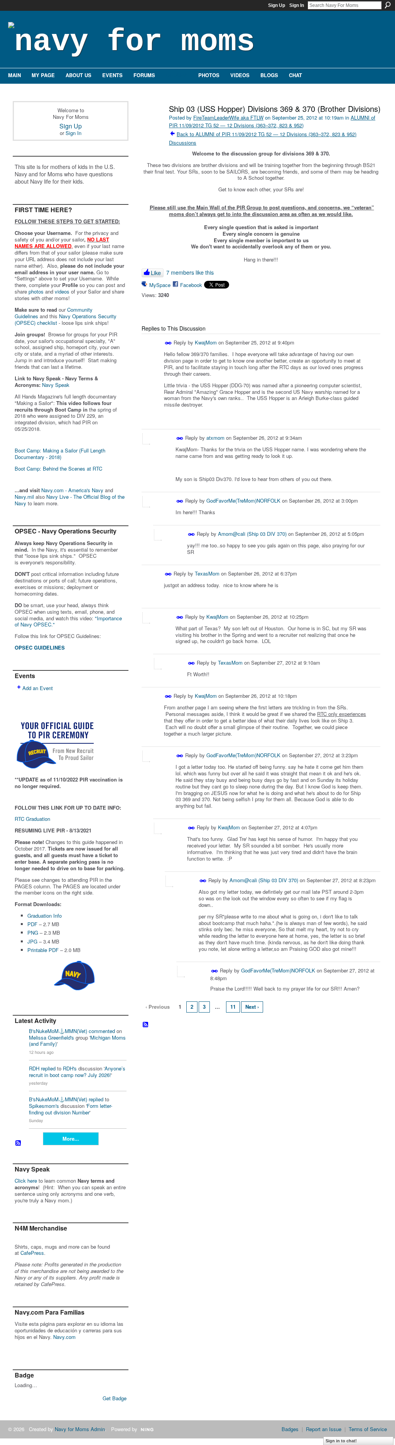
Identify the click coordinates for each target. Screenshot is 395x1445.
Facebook (191, 285)
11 (233, 1006)
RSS (18, 1143)
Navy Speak (55, 384)
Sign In (296, 5)
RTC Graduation (32, 818)
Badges (290, 1429)
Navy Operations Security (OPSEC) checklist (65, 319)
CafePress (32, 1252)
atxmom (215, 437)
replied (48, 1068)
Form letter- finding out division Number (70, 1109)
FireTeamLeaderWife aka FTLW (228, 117)
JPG (32, 941)
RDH (34, 1068)
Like (156, 273)
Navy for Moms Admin (80, 1429)
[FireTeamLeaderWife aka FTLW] (152, 125)
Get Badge (115, 1398)
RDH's (70, 1068)
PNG (32, 932)
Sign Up (276, 5)
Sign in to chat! (341, 1440)
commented (102, 1031)
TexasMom (207, 573)
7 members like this (190, 272)
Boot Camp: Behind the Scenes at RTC (58, 468)
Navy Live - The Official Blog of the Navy (70, 500)
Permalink (168, 343)
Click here (26, 1180)
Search (388, 5)
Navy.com (64, 1336)
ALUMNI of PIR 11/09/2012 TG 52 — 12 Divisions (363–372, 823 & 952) (272, 121)
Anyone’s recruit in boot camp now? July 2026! (77, 1072)
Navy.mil (24, 496)
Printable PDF (43, 950)
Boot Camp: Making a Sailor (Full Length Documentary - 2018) (60, 454)
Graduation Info (44, 915)
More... (70, 1138)
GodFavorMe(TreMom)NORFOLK (243, 500)
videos (62, 291)
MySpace (159, 285)
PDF (32, 924)
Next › (252, 1006)
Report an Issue (323, 1429)
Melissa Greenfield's (51, 1037)
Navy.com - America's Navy (72, 490)
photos (36, 291)
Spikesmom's (44, 1105)
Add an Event (37, 688)
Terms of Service (368, 1429)
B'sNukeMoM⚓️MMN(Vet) (58, 1031)
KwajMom (206, 342)
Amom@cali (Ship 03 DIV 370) (252, 533)
